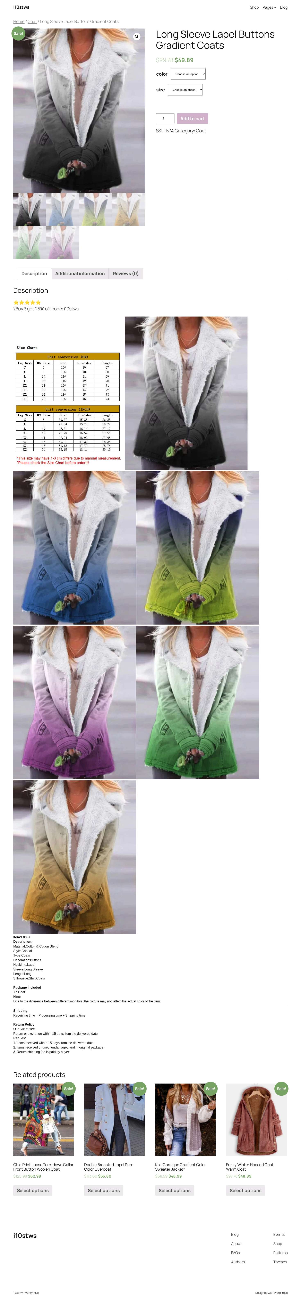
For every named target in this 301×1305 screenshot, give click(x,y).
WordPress (281, 1293)
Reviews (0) (126, 273)
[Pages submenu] (275, 7)
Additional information (80, 273)
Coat (32, 21)
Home (19, 21)
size (160, 90)
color (162, 74)
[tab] (34, 273)
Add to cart (192, 119)
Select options (33, 1190)
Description (34, 273)
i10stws (21, 7)
